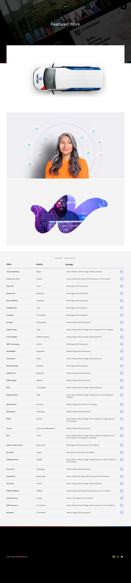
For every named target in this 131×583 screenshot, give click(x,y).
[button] (123, 6)
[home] (65, 6)
